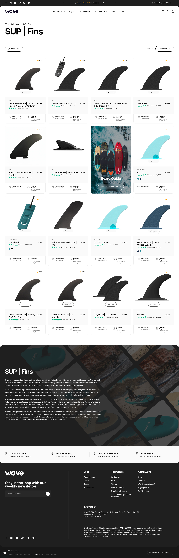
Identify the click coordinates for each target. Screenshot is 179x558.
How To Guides (117, 487)
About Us (142, 480)
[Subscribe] (48, 494)
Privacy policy (18, 554)
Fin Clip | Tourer (101, 242)
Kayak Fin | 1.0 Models (105, 314)
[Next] (115, 3)
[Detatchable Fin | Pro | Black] (153, 288)
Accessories (89, 487)
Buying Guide (143, 487)
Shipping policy (38, 554)
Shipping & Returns (119, 491)
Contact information (51, 554)
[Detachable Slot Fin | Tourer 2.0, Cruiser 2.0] (111, 77)
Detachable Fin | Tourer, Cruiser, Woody (148, 243)
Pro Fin (140, 314)
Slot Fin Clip (14, 242)
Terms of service (28, 554)
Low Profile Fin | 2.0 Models (65, 172)
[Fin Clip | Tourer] (111, 216)
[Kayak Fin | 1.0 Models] (111, 288)
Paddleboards (89, 477)
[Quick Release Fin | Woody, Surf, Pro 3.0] (25, 288)
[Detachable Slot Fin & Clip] (68, 77)
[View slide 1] (23, 92)
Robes (86, 484)
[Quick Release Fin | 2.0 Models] (68, 288)
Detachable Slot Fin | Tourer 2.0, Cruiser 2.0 (107, 104)
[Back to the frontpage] (6, 24)
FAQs (113, 480)
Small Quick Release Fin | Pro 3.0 (21, 173)
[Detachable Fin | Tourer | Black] (153, 77)
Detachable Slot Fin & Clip (64, 103)
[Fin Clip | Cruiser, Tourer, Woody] (153, 146)
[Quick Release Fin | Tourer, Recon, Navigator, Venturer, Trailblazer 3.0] (25, 77)
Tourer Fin (142, 103)
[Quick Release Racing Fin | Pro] (68, 216)
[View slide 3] (28, 92)
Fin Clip (140, 172)
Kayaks (87, 480)
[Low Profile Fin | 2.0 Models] (68, 146)
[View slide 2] (25, 92)
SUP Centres (143, 491)
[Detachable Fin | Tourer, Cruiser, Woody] (153, 216)
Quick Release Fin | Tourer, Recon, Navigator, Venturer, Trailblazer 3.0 (22, 106)
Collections (15, 24)
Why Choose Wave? (146, 484)
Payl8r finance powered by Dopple (121, 495)
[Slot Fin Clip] (25, 216)
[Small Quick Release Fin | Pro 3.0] (25, 146)
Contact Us (115, 477)
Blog (140, 477)
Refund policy (9, 554)
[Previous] (64, 3)
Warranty (114, 484)
